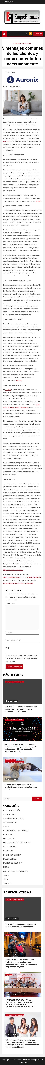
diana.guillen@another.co (12, 577)
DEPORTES (7, 834)
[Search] (26, 34)
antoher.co (29, 583)
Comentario (11, 603)
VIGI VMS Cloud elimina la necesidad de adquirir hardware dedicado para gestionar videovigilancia (21, 709)
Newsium (39, 1059)
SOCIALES (7, 879)
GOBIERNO (8, 851)
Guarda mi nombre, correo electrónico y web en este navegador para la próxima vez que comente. (22, 658)
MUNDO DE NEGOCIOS (13, 863)
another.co (37, 577)
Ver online (38, 34)
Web (7, 648)
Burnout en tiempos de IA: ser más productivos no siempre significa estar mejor (21, 787)
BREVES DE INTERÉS (11, 810)
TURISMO (7, 883)
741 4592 (29, 577)
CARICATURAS (9, 814)
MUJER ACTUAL (10, 760)
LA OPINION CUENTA (12, 855)
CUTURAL (7, 826)
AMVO (38, 201)
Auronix (6, 141)
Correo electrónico (13, 640)
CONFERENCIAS (10, 822)
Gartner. (18, 380)
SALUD (6, 875)
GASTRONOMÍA (10, 847)
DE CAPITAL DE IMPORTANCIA (16, 830)
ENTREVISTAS (9, 839)
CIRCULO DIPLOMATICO (13, 818)
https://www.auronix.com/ (13, 570)
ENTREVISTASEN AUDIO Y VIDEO (16, 843)
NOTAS (6, 867)
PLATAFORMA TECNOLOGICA (22, 44)
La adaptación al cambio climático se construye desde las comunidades (20, 925)
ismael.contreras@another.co (14, 583)
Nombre (9, 632)
